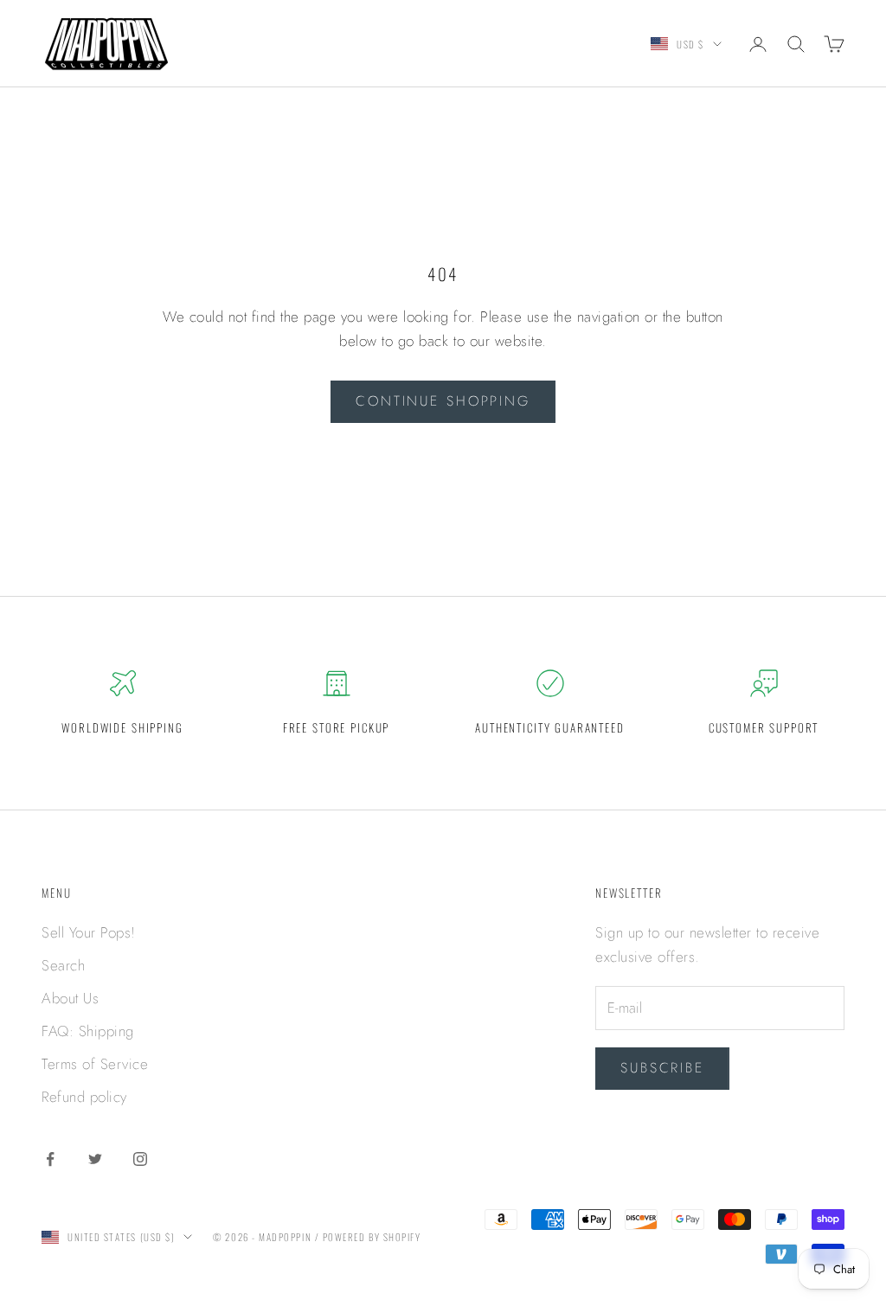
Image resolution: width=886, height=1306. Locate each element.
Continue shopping (443, 401)
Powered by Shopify (372, 1237)
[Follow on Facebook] (50, 1159)
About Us (70, 998)
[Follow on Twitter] (95, 1159)
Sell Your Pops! (89, 932)
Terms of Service (95, 1063)
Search (63, 965)
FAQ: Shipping (88, 1031)
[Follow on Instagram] (140, 1159)
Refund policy (84, 1096)
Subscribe (662, 1068)
